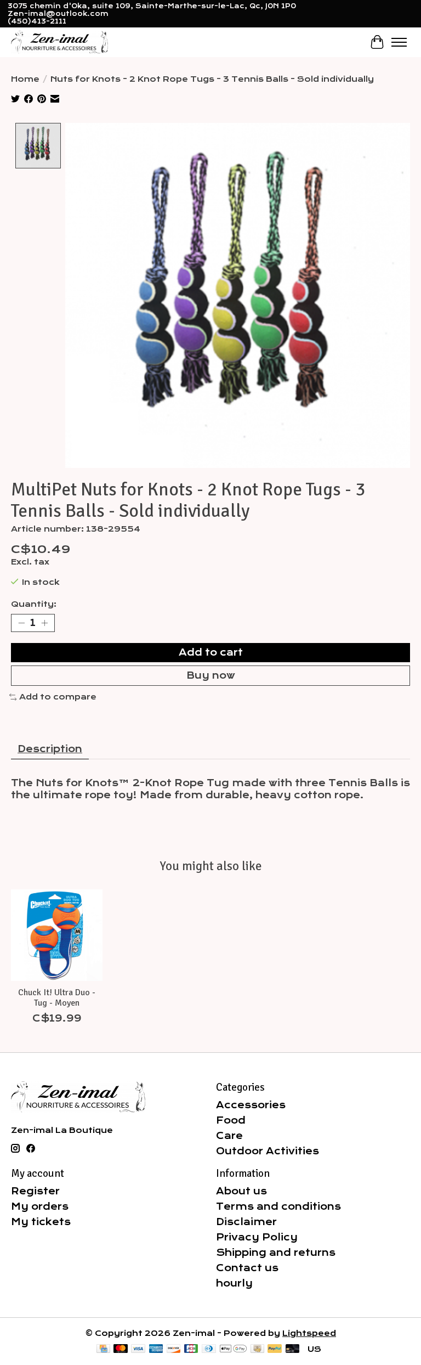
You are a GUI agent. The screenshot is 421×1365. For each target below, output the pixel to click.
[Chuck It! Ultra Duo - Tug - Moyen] (57, 935)
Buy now (210, 675)
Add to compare (57, 696)
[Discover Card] (174, 1349)
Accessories (251, 1104)
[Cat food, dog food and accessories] (59, 42)
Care (229, 1135)
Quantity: (33, 604)
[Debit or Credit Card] (293, 1349)
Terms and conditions (278, 1206)
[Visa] (138, 1349)
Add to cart (211, 652)
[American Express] (156, 1349)
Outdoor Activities (267, 1151)
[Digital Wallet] (233, 1349)
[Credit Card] (103, 1349)
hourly (234, 1283)
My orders (40, 1206)
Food (231, 1120)
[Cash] (257, 1349)
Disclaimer (246, 1221)
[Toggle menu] (399, 42)
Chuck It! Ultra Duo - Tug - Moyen (56, 997)
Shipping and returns (275, 1252)
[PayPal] (275, 1349)
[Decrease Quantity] (21, 623)
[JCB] (191, 1349)
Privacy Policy (257, 1237)
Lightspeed (309, 1333)
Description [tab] (50, 748)
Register (35, 1191)
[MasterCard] (120, 1349)
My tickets (41, 1221)
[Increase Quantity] (44, 623)
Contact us (247, 1267)
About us (241, 1191)
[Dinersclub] (209, 1349)
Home (25, 79)
